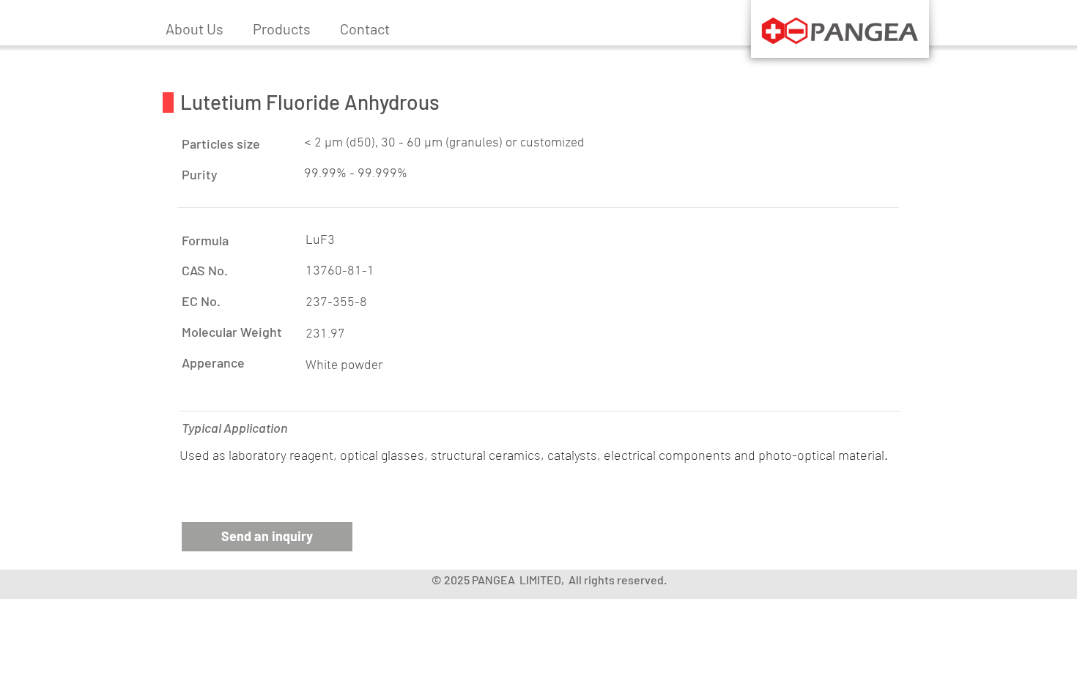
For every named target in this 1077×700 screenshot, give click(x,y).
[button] (281, 28)
